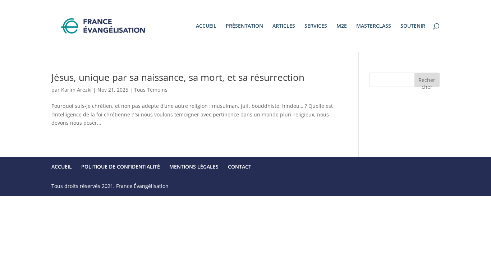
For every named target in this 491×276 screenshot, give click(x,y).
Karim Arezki (76, 89)
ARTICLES (283, 26)
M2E (341, 26)
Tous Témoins (151, 89)
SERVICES (315, 26)
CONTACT (239, 166)
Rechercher (426, 82)
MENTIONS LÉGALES (194, 166)
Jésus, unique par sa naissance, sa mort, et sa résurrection (177, 77)
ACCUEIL (206, 26)
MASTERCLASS (373, 26)
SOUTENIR (412, 26)
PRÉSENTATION (244, 26)
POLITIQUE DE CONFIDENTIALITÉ (120, 166)
